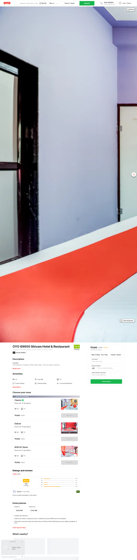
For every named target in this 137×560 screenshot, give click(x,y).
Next (134, 174)
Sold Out (70, 439)
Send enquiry (106, 381)
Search (87, 3)
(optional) (99, 372)
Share (132, 9)
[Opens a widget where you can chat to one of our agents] (13, 549)
